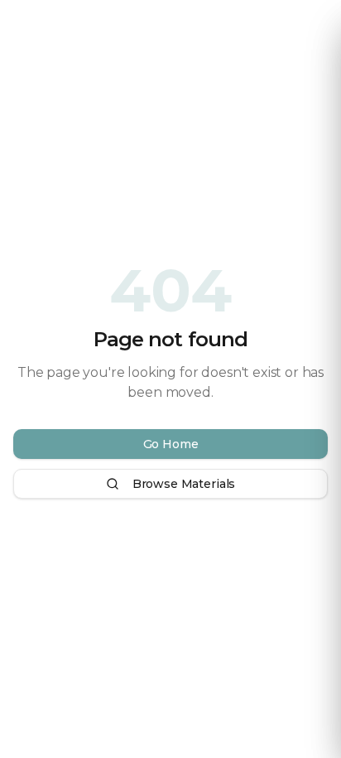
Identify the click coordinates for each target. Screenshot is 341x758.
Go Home (171, 444)
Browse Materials (183, 483)
